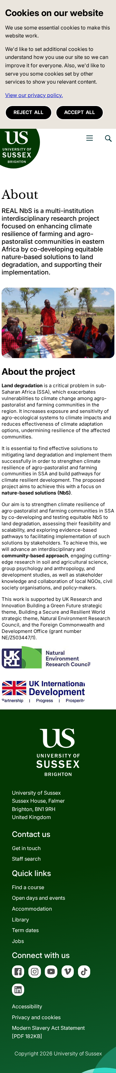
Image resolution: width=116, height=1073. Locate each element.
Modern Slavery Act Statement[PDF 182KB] (48, 1032)
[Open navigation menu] (89, 138)
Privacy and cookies (36, 1017)
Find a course (28, 887)
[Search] (108, 143)
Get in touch (26, 848)
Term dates (25, 930)
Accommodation (32, 908)
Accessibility (27, 1006)
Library (20, 919)
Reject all (29, 112)
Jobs (18, 941)
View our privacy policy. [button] (34, 95)
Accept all (79, 112)
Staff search (26, 859)
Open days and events (38, 898)
